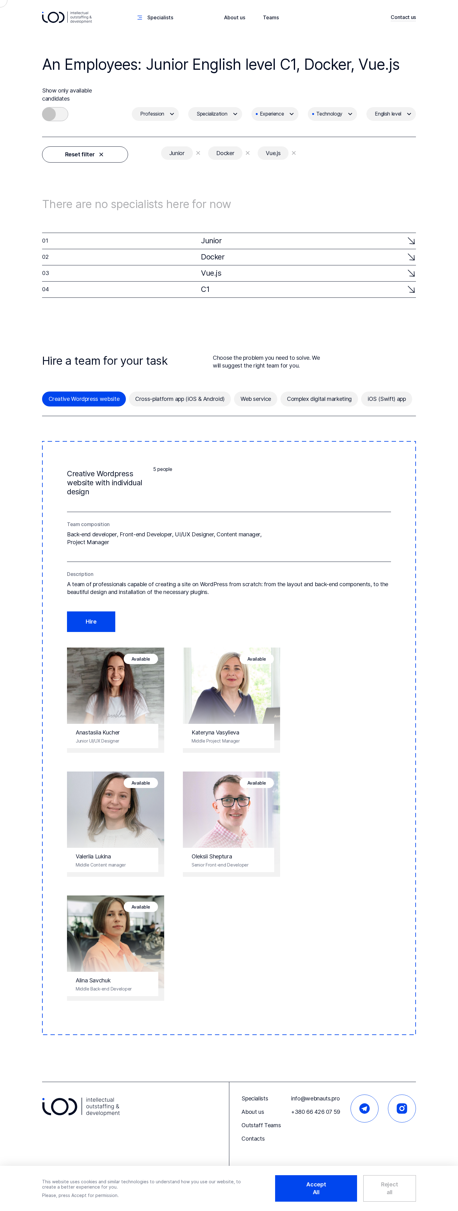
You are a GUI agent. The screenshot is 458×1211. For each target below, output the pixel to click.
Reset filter (80, 154)
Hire (91, 621)
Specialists (254, 1098)
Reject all (389, 1188)
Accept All (316, 1188)
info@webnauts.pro (315, 1098)
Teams (271, 17)
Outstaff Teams (261, 1125)
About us (234, 17)
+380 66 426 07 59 (315, 1112)
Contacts (253, 1138)
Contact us (403, 17)
